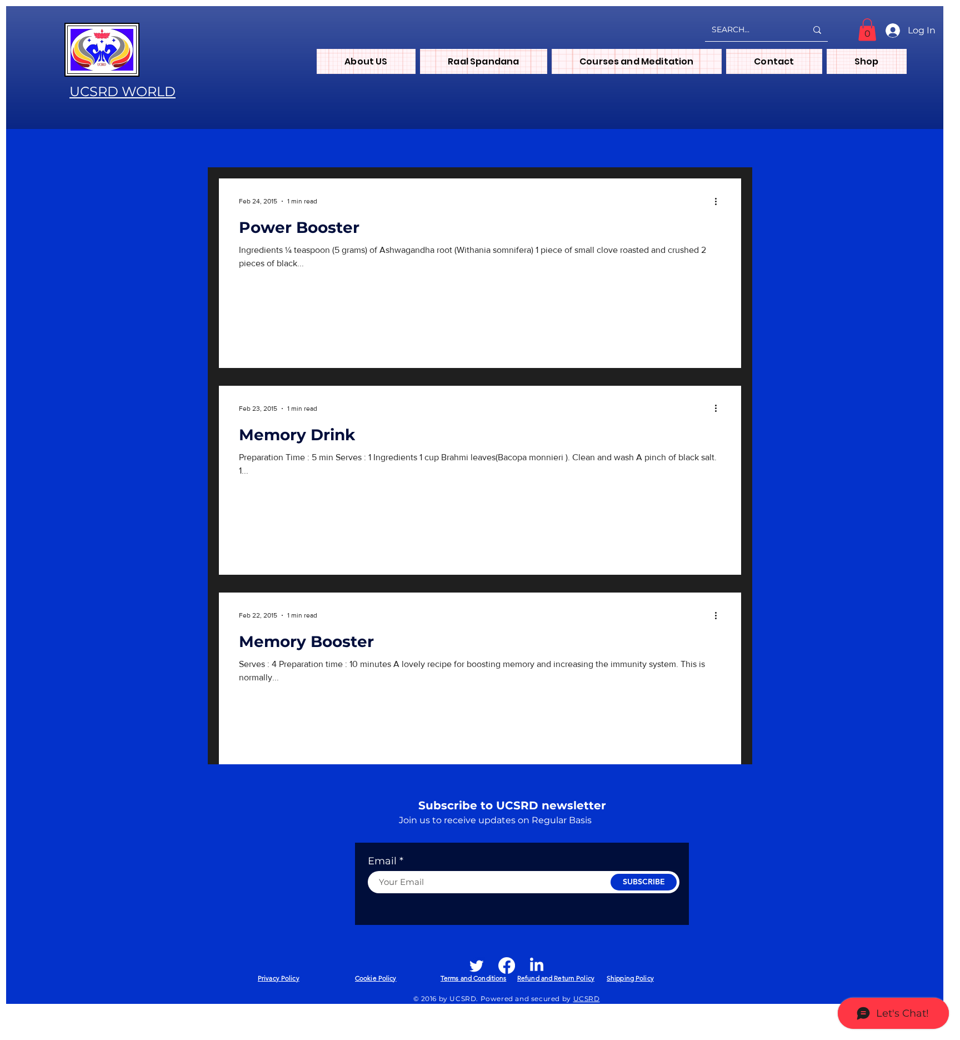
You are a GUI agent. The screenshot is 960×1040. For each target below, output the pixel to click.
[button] (867, 29)
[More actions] (719, 201)
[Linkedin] (536, 965)
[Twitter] (476, 965)
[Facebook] (506, 965)
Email (382, 861)
